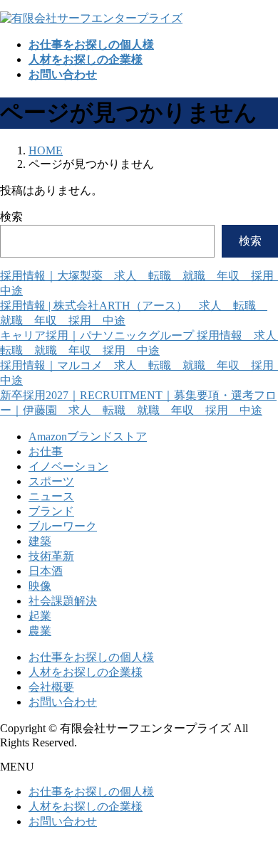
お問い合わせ (63, 702)
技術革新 (51, 556)
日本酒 (46, 571)
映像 (40, 586)
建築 (40, 541)
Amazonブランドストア (88, 436)
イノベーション (68, 466)
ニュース (51, 496)
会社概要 (51, 687)
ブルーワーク (63, 526)
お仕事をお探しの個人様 (91, 657)
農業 (40, 631)
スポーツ (51, 481)
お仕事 (46, 451)
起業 (40, 616)
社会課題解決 (63, 601)
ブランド (51, 511)
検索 (11, 217)
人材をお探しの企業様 (86, 672)
